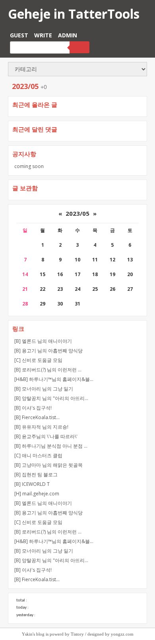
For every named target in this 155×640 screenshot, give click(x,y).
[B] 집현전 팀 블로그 (36, 474)
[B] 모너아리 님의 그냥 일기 (43, 388)
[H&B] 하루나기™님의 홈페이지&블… (53, 379)
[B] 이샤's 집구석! (33, 407)
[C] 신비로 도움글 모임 (38, 360)
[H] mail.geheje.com (36, 493)
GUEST (19, 35)
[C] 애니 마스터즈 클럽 (38, 455)
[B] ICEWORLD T (32, 484)
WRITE (43, 35)
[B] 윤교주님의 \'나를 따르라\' (46, 436)
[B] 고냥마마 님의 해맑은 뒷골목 (48, 465)
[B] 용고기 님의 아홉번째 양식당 (48, 350)
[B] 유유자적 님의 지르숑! (41, 426)
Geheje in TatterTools (74, 13)
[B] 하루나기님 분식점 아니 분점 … (50, 446)
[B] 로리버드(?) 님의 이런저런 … (47, 369)
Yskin (27, 634)
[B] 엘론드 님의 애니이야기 (43, 341)
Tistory (77, 634)
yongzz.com (122, 634)
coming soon (29, 166)
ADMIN (67, 35)
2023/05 (77, 213)
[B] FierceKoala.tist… (37, 417)
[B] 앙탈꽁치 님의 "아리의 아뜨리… (51, 398)
